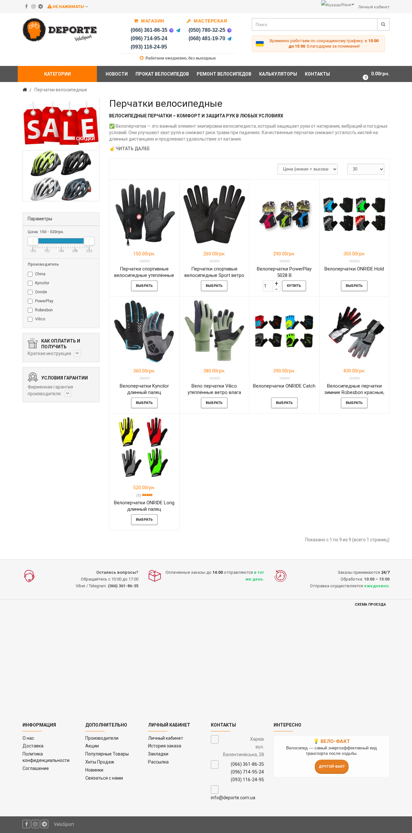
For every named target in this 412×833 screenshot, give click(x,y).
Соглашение (36, 768)
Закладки (158, 753)
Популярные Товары (107, 753)
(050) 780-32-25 (207, 30)
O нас (28, 738)
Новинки (94, 770)
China (39, 274)
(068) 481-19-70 (207, 38)
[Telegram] (178, 30)
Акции (92, 745)
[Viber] (171, 30)
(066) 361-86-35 (149, 30)
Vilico (39, 319)
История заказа (164, 745)
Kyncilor (41, 283)
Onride (40, 292)
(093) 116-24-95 (149, 47)
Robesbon (43, 310)
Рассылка (158, 761)
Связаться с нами (104, 778)
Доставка (33, 745)
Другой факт (332, 766)
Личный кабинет (165, 738)
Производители (101, 738)
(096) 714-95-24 (149, 38)
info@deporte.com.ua (233, 797)
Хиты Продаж (99, 761)
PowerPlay (43, 301)
